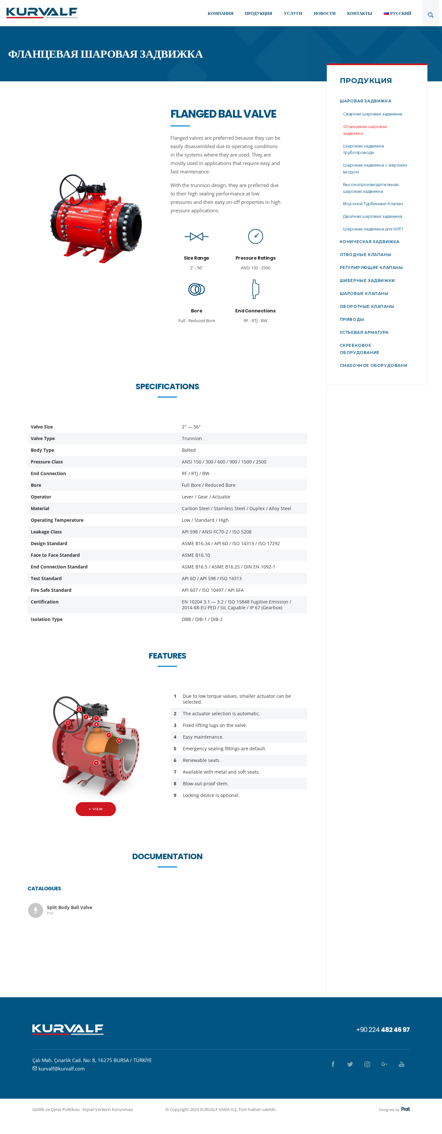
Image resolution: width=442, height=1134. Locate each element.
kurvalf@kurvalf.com (62, 1068)
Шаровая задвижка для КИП (373, 228)
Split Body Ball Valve (69, 910)
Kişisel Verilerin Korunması (108, 1109)
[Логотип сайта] (42, 13)
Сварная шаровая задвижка (372, 113)
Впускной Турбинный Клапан (373, 203)
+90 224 (383, 1029)
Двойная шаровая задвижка (372, 216)
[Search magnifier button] (431, 15)
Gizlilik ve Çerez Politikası (56, 1109)
